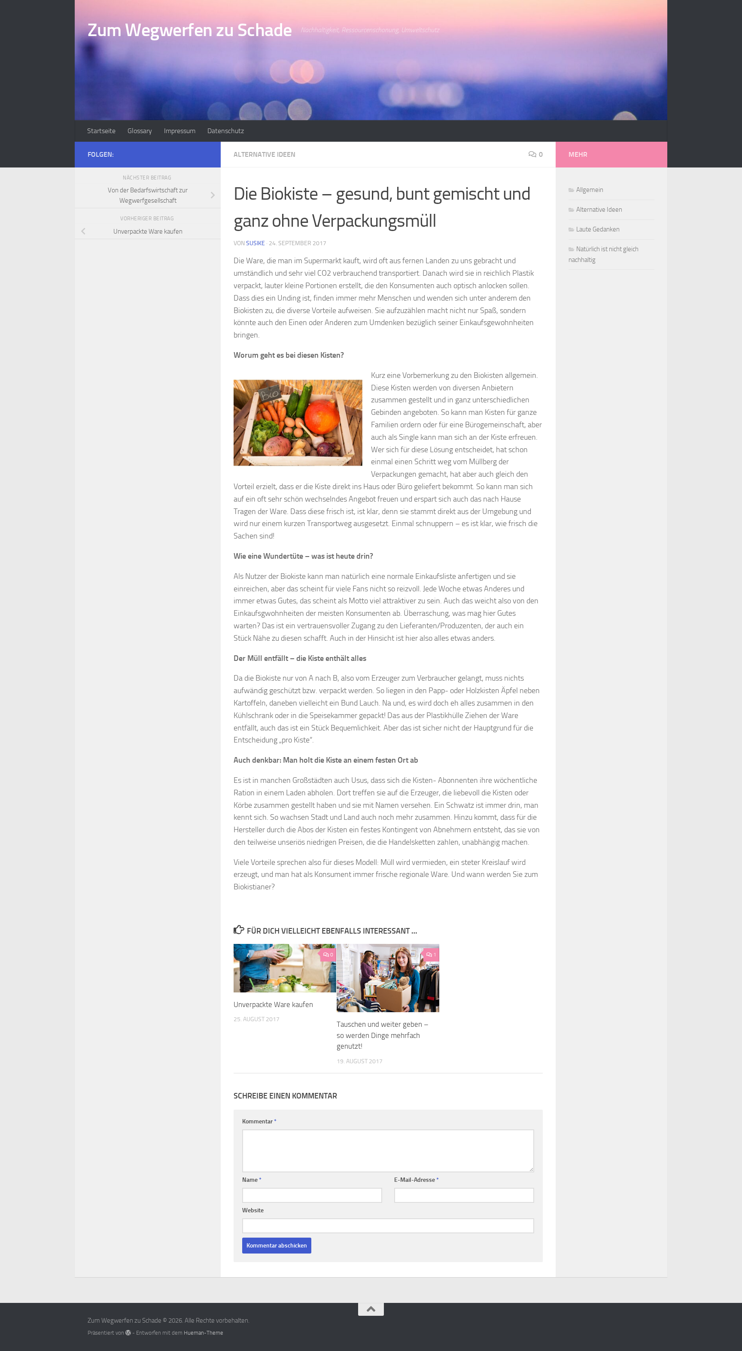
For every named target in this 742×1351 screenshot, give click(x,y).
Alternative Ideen (264, 154)
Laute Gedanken (598, 229)
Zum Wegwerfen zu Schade (190, 30)
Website (253, 1210)
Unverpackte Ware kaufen (273, 1004)
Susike (255, 243)
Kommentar (259, 1121)
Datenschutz (225, 131)
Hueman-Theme (203, 1333)
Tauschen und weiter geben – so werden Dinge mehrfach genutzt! (383, 1035)
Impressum (179, 131)
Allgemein (589, 190)
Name (252, 1180)
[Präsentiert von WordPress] (128, 1333)
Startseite (101, 131)
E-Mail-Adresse (416, 1180)
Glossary (140, 131)
